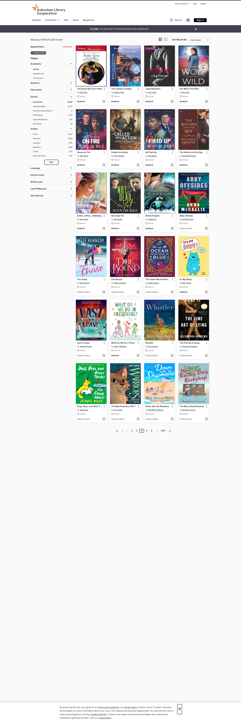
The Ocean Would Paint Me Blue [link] (158, 279)
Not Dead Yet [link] (117, 216)
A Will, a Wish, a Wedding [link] (89, 216)
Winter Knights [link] (152, 216)
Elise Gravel (186, 283)
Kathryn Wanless (120, 346)
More (51, 162)
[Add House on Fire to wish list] (104, 165)
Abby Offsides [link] (186, 216)
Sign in (200, 20)
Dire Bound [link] (116, 279)
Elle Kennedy (84, 283)
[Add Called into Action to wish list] (138, 165)
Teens (76, 20)
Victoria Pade (119, 92)
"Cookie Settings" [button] (98, 714)
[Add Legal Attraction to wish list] (172, 102)
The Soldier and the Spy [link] (191, 152)
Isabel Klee (83, 410)
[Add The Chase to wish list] (104, 292)
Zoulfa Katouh (153, 283)
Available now (38, 74)
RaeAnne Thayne (188, 410)
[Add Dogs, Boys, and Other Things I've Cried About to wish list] (104, 419)
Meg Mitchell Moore (155, 410)
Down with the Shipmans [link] (157, 406)
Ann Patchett (153, 346)
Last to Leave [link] (83, 343)
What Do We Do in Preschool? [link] (124, 343)
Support (203, 4)
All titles (36, 69)
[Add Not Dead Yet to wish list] (138, 229)
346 (163, 430)
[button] (182, 4)
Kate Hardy (83, 219)
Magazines (88, 20)
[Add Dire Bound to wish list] (138, 292)
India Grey (83, 92)
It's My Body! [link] (186, 279)
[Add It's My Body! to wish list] (206, 292)
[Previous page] (117, 430)
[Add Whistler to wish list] (172, 356)
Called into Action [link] (119, 152)
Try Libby (94, 28)
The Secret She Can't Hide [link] (89, 89)
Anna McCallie (187, 219)
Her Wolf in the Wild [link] (189, 89)
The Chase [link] (82, 279)
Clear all (67, 47)
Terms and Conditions (108, 707)
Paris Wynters (119, 156)
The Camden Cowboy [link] (121, 89)
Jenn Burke (83, 156)
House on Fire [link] (83, 152)
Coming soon (38, 78)
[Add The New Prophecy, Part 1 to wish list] (138, 419)
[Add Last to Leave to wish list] (104, 356)
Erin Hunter (118, 410)
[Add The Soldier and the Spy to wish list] (206, 165)
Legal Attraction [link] (153, 89)
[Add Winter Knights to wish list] (172, 229)
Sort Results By (179, 39)
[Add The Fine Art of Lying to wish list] (206, 356)
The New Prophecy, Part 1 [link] (123, 406)
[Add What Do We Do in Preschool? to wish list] (138, 356)
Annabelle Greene (189, 156)
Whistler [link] (149, 343)
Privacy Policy (130, 707)
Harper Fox (152, 219)
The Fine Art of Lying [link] (189, 343)
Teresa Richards (85, 346)
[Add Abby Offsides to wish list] (206, 229)
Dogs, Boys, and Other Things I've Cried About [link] (90, 406)
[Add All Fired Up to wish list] (172, 165)
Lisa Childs (152, 92)
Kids (66, 20)
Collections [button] (51, 20)
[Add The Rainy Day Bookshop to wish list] (206, 419)
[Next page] (170, 430)
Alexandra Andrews (189, 346)
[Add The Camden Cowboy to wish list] (138, 102)
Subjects (36, 20)
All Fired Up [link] (151, 152)
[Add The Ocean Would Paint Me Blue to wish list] (172, 292)
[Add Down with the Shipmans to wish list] (172, 419)
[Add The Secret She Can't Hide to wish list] (104, 102)
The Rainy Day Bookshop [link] (192, 406)
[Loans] (188, 20)
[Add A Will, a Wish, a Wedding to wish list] (104, 229)
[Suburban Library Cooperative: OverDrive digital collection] (49, 9)
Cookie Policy (104, 718)
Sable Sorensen (120, 283)
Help (195, 4)
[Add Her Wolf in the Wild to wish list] (206, 102)
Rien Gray (186, 92)
